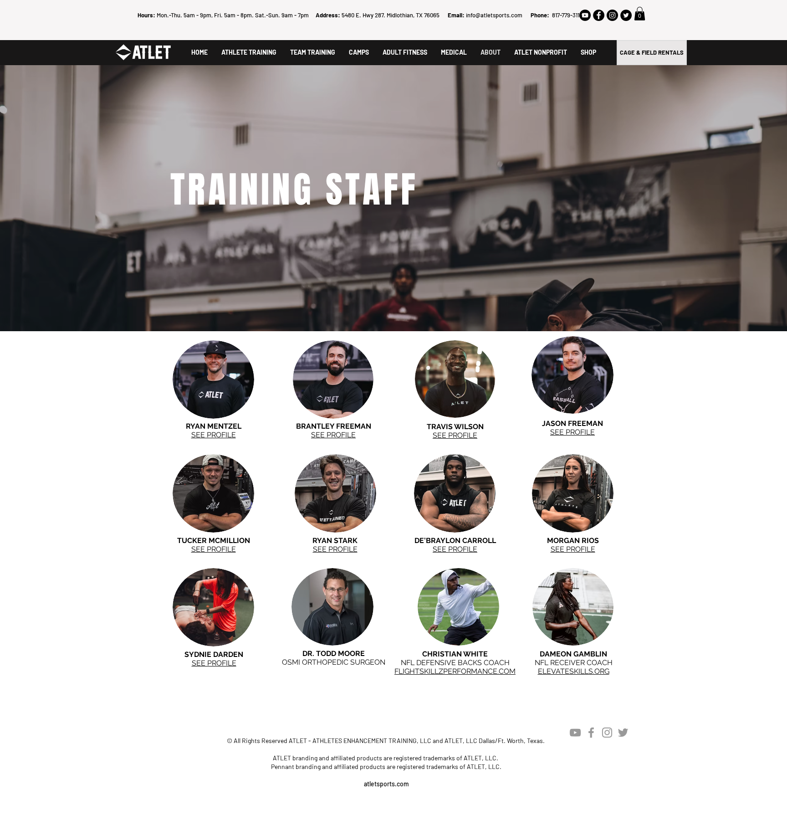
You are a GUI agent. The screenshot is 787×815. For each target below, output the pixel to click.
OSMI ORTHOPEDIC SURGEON (333, 662)
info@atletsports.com (494, 15)
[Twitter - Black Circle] (626, 15)
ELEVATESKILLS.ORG (573, 671)
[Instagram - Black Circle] (612, 15)
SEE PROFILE (455, 435)
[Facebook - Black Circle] (598, 15)
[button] (639, 14)
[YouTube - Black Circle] (585, 15)
